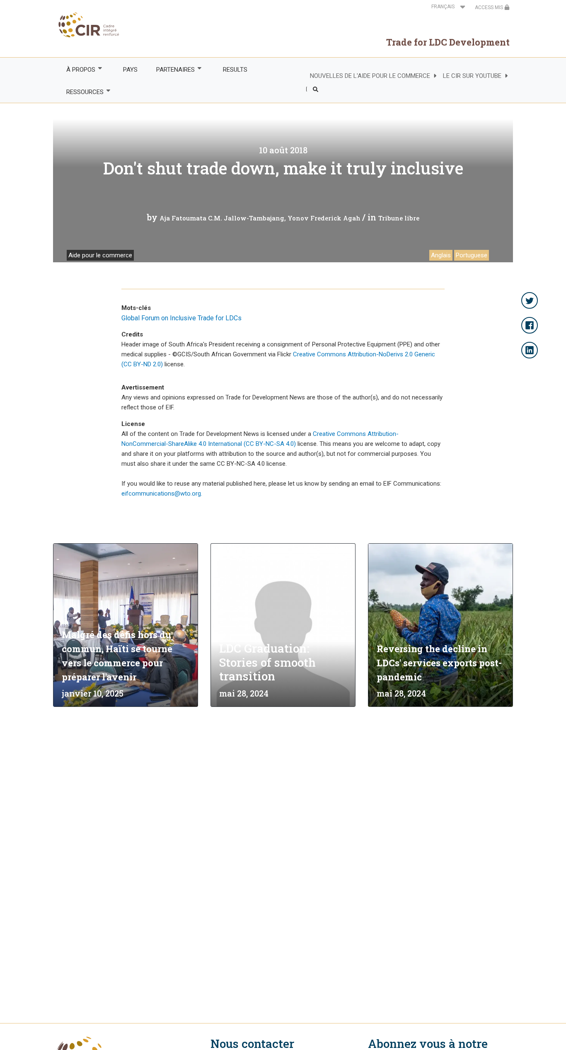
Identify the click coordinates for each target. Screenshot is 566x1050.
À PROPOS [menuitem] (76, 70)
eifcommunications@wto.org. (161, 493)
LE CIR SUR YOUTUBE (472, 76)
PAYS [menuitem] (130, 69)
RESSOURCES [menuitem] (80, 92)
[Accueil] (86, 24)
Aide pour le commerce (100, 255)
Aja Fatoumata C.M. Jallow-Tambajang (222, 218)
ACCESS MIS (489, 7)
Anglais (441, 255)
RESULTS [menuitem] (235, 69)
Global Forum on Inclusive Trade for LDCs (181, 318)
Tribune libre (398, 218)
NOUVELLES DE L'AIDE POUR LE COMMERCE (370, 76)
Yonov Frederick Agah (324, 218)
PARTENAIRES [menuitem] (171, 70)
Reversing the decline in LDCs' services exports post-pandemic (439, 663)
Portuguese (471, 255)
